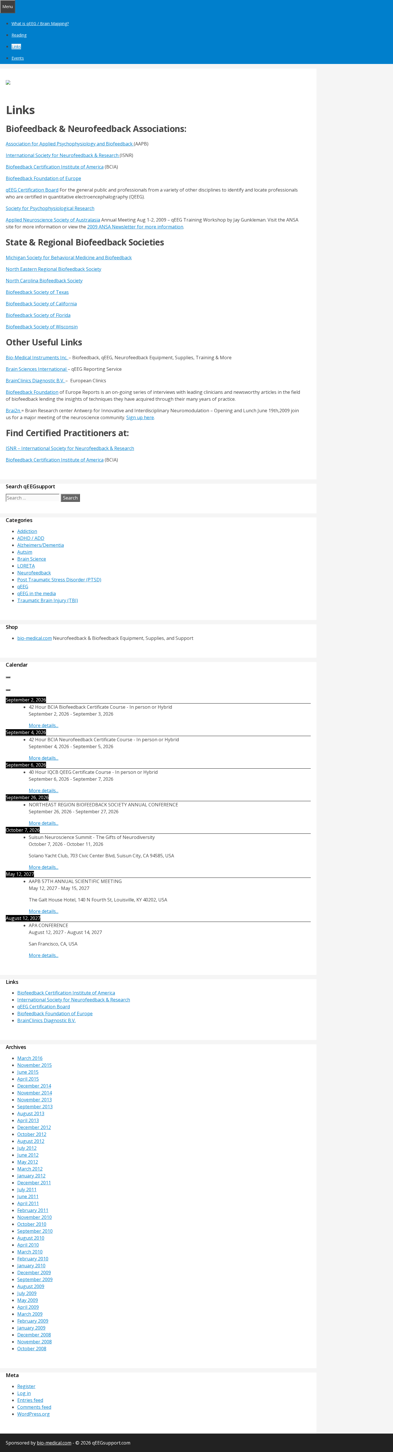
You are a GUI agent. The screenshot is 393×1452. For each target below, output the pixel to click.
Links (16, 46)
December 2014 (34, 1086)
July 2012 (27, 1148)
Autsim (24, 552)
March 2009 (30, 1314)
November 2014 (34, 1093)
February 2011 (32, 1210)
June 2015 (28, 1072)
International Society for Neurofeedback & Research (63, 155)
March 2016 (30, 1058)
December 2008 (34, 1335)
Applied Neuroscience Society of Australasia (53, 220)
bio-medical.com (34, 638)
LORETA (26, 566)
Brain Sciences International (37, 369)
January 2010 (31, 1265)
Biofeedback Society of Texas (37, 292)
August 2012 (30, 1141)
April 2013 (28, 1120)
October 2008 (31, 1348)
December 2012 (34, 1127)
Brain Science (31, 559)
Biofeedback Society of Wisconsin (42, 327)
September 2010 (35, 1231)
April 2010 (28, 1245)
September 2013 (35, 1106)
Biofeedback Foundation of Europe (43, 178)
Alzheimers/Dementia (40, 545)
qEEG (22, 586)
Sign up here (140, 417)
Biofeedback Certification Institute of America (55, 167)
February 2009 (32, 1321)
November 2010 (34, 1217)
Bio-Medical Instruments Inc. (37, 357)
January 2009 (31, 1328)
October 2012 (31, 1134)
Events (18, 58)
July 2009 (27, 1293)
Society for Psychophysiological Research (50, 208)
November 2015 (34, 1065)
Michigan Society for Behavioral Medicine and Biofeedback (69, 257)
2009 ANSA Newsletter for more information (135, 227)
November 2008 (34, 1341)
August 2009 (30, 1286)
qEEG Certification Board (32, 190)
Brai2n (13, 410)
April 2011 (28, 1203)
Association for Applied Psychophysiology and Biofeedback (70, 144)
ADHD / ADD (30, 538)
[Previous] (8, 677)
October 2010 (31, 1224)
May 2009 (27, 1300)
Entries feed (30, 1400)
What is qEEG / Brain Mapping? (40, 23)
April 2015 (28, 1079)
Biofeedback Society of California (41, 303)
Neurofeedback (34, 573)
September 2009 (35, 1279)
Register (26, 1386)
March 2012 (30, 1169)
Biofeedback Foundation (32, 392)
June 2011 (28, 1196)
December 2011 (34, 1182)
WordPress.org (33, 1414)
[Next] (8, 690)
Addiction (27, 531)
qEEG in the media (36, 593)
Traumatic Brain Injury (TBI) (47, 600)
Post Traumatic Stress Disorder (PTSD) (59, 579)
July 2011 (27, 1189)
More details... (43, 725)
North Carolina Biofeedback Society (44, 280)
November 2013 (34, 1099)
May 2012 (27, 1162)
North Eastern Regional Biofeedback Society (53, 269)
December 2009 (34, 1272)
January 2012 (31, 1176)
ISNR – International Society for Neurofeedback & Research (70, 448)
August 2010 (30, 1238)
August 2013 (30, 1113)
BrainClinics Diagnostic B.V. (35, 380)
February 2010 (32, 1259)
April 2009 (28, 1307)
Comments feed (34, 1407)
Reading (19, 35)
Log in (24, 1393)
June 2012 (28, 1155)
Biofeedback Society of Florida (38, 315)
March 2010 (30, 1252)
